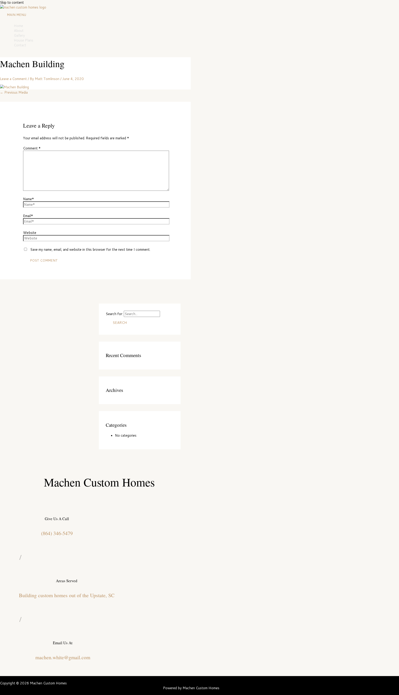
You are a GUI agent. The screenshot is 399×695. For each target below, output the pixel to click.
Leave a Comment (13, 78)
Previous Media (14, 92)
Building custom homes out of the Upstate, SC (67, 595)
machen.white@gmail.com (62, 657)
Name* (28, 199)
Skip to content (12, 2)
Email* (28, 215)
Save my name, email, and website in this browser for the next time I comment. (90, 249)
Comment (32, 148)
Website (29, 232)
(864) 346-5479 (57, 533)
